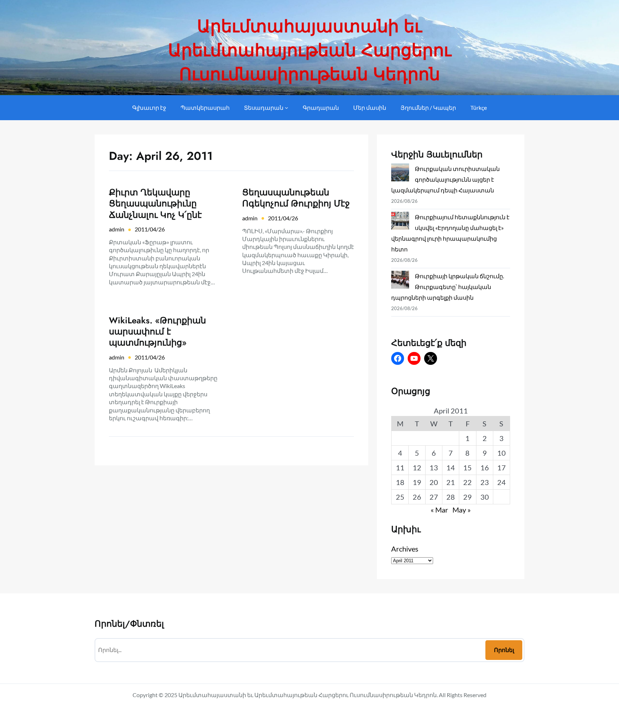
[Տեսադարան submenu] (286, 107)
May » (461, 509)
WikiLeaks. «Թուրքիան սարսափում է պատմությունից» (157, 331)
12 (417, 467)
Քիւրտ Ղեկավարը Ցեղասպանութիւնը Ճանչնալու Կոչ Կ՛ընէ (155, 203)
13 (434, 467)
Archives (404, 548)
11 (400, 467)
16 (484, 467)
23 (484, 482)
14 (450, 467)
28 (450, 497)
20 (434, 482)
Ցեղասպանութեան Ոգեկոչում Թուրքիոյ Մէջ (296, 198)
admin (116, 229)
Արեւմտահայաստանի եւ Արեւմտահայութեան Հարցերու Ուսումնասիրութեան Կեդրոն (309, 50)
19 (417, 482)
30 (484, 497)
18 (400, 482)
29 (467, 497)
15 (467, 467)
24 (501, 482)
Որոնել (504, 649)
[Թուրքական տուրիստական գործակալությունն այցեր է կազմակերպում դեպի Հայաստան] (400, 174)
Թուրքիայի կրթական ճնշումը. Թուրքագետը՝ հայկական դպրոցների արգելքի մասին (447, 287)
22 (467, 482)
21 (450, 482)
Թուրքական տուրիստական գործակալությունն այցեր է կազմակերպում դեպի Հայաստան (445, 179)
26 (417, 497)
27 (434, 497)
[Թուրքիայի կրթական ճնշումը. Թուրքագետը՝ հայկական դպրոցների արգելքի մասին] (400, 281)
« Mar (439, 509)
